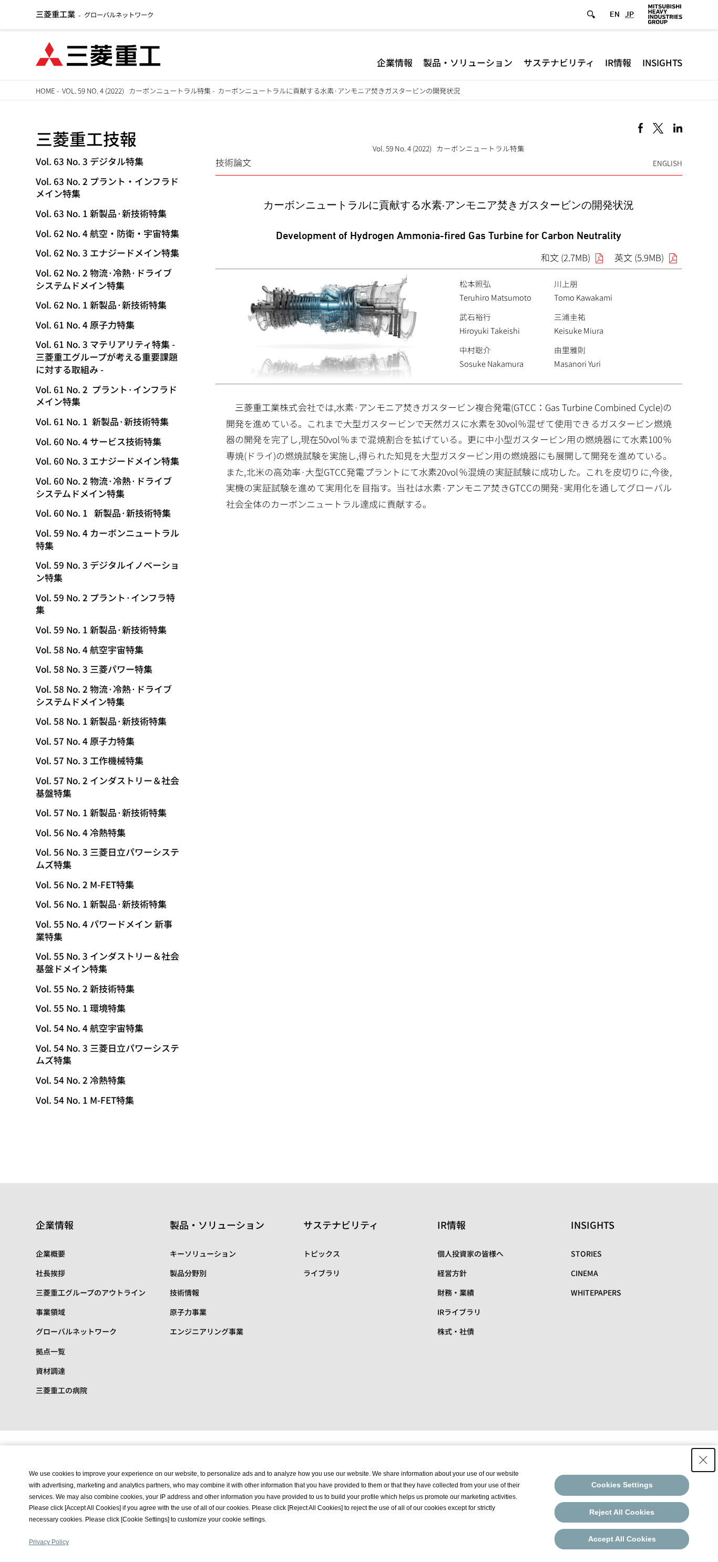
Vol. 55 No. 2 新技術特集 (85, 988)
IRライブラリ (459, 1312)
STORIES (586, 1253)
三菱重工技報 (86, 138)
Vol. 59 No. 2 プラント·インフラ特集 (105, 603)
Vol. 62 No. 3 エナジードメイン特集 (107, 252)
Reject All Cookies (621, 1512)
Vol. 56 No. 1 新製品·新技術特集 (101, 903)
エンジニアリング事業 (206, 1331)
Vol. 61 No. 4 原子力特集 (85, 324)
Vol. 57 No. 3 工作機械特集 (89, 760)
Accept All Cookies (622, 1539)
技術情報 (184, 1292)
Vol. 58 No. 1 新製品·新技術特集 (101, 720)
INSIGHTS (662, 62)
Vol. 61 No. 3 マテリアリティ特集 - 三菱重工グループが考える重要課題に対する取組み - (107, 356)
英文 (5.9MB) (639, 257)
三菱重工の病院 (61, 1390)
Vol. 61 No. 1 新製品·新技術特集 (102, 421)
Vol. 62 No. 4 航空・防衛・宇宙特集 (107, 233)
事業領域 (50, 1312)
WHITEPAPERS (596, 1292)
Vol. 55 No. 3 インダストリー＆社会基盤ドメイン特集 (107, 962)
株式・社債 (455, 1331)
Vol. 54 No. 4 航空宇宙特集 (89, 1027)
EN (615, 14)
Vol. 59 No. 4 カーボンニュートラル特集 (107, 539)
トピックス (321, 1253)
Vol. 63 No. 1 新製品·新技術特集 (101, 213)
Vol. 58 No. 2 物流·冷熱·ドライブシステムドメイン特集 (104, 695)
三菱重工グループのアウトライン (91, 1292)
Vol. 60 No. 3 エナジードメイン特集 (107, 460)
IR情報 (618, 62)
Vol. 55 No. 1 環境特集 (81, 1007)
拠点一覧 (50, 1351)
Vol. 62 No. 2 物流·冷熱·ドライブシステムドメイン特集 (104, 279)
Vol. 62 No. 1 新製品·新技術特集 (101, 304)
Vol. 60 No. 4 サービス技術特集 (98, 441)
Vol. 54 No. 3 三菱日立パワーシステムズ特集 (107, 1054)
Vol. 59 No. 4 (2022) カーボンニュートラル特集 (136, 91)
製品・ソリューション (467, 62)
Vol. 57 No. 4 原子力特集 (85, 740)
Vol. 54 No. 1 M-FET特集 (85, 1099)
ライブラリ (321, 1273)
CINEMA (584, 1273)
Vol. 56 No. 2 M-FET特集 (85, 884)
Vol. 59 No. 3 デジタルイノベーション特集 (107, 571)
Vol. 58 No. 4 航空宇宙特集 (89, 649)
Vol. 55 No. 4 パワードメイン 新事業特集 (104, 930)
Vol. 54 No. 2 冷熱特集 (81, 1079)
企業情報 (395, 62)
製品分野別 (188, 1273)
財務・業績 (455, 1292)
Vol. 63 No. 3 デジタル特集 (89, 161)
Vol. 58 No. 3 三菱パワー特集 (94, 668)
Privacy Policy (49, 1542)
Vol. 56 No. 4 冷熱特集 (81, 832)
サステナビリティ (559, 62)
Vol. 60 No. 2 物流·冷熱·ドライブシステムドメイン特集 (104, 487)
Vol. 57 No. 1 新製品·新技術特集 (101, 812)
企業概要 (50, 1253)
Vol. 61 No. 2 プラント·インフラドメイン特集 (106, 395)
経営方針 (452, 1273)
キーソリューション (203, 1253)
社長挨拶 (50, 1273)
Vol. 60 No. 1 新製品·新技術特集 (103, 512)
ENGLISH (667, 163)
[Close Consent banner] (703, 1460)
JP (629, 14)
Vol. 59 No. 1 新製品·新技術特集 (101, 629)
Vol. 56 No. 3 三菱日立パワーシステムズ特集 (107, 858)
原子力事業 (188, 1312)
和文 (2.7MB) (565, 257)
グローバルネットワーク (94, 14)
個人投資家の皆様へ (470, 1253)
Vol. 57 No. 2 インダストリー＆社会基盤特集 (107, 786)
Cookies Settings (622, 1485)
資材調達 (50, 1370)
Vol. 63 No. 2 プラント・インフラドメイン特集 (107, 187)
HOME (45, 91)
